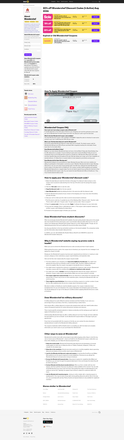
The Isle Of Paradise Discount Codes (32, 135)
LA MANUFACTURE (77, 400)
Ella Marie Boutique (61, 400)
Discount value (27, 45)
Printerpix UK (75, 389)
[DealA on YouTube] (29, 433)
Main (24, 5)
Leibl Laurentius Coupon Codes (30, 118)
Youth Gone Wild (61, 389)
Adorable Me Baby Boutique (63, 393)
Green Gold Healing (91, 400)
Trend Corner (89, 396)
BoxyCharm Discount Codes (31, 130)
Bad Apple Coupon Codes (31, 121)
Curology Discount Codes (31, 132)
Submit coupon (28, 54)
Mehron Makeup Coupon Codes (31, 126)
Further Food (75, 393)
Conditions (26, 49)
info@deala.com (29, 430)
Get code (95, 16)
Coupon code (27, 42)
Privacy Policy (32, 436)
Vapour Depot (75, 396)
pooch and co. (61, 396)
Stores (58, 1)
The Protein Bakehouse (91, 389)
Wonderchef (30, 19)
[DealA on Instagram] (26, 433)
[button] (66, 17)
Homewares (32, 21)
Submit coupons (64, 1)
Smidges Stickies (46, 396)
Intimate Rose (60, 404)
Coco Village (45, 389)
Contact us (53, 412)
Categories (53, 1)
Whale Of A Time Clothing (78, 404)
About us (71, 1)
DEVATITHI (89, 404)
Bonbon (44, 393)
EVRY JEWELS (46, 400)
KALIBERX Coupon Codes (31, 123)
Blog (43, 412)
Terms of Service (26, 436)
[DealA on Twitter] (24, 433)
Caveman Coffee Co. (91, 393)
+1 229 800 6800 (29, 429)
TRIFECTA (45, 404)
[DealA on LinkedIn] (32, 433)
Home (37, 21)
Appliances (27, 21)
